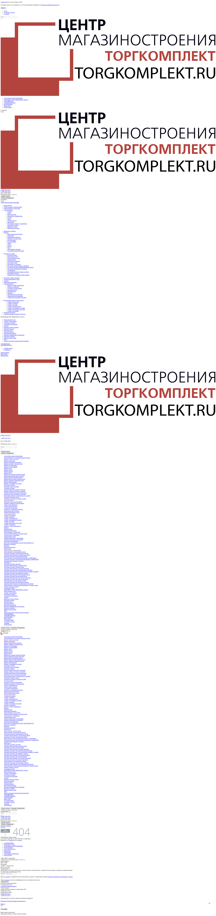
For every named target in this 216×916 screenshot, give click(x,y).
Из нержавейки (11, 241)
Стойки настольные (13, 302)
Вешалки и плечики (10, 231)
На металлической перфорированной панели (20, 267)
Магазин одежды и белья (11, 327)
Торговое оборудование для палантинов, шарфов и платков (21, 571)
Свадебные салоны (12, 225)
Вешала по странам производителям (14, 474)
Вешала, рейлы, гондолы (11, 459)
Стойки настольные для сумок (16, 309)
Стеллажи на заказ (9, 588)
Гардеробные (11, 270)
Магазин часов (8, 330)
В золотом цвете (12, 255)
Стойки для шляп (12, 305)
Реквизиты (4, 901)
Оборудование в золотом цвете (13, 207)
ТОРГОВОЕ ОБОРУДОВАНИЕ (13, 98)
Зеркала (6, 281)
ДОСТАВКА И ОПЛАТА (11, 853)
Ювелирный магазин (10, 333)
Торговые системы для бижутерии (14, 567)
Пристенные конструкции (15, 234)
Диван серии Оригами (10, 506)
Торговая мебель (9, 284)
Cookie (3, 2)
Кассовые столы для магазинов (13, 502)
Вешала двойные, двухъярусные (13, 464)
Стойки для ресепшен (10, 321)
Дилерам (6, 14)
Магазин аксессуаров (10, 338)
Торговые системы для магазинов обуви (15, 556)
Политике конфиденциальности (50, 5)
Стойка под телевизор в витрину (16, 297)
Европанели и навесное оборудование (18, 275)
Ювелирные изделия (13, 228)
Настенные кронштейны (11, 541)
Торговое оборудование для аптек (14, 561)
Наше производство (10, 320)
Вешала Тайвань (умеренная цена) (14, 480)
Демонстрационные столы (11, 279)
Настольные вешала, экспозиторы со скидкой (17, 495)
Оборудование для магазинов (12, 550)
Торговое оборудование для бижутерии (15, 565)
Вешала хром (8, 468)
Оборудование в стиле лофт (12, 208)
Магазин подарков (9, 336)
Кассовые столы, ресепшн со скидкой (15, 494)
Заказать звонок (5, 196)
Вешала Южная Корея (10, 482)
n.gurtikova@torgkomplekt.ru (9, 886)
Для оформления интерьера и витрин (18, 272)
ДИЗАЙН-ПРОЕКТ (10, 103)
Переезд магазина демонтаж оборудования (16, 341)
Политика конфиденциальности (16, 901)
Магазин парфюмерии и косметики (14, 335)
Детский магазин (9, 332)
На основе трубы (12, 263)
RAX (8, 248)
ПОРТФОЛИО (8, 104)
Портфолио (7, 350)
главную (11, 840)
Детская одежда (11, 220)
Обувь (9, 213)
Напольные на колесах (13, 237)
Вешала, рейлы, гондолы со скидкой (14, 491)
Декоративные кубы (10, 536)
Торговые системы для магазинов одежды (16, 553)
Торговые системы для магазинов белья (15, 576)
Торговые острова (9, 488)
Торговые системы (9, 253)
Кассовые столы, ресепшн (11, 486)
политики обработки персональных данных (60, 876)
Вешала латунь (8, 471)
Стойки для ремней (13, 311)
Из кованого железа (13, 273)
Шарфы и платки (12, 226)
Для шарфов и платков (13, 249)
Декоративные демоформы (15, 296)
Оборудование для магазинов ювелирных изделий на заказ (21, 585)
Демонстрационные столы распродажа (15, 492)
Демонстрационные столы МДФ (13, 539)
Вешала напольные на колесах (13, 462)
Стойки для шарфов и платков (16, 308)
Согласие (7, 876)
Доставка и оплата (9, 12)
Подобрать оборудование (17, 627)
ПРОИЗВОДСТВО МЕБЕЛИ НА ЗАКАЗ (16, 99)
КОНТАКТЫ (8, 107)
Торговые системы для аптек (12, 564)
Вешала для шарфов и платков (13, 483)
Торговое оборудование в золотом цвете (15, 533)
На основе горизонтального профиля (18, 266)
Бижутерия (10, 222)
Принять (3, 8)
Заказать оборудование (7, 198)
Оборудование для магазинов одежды (15, 552)
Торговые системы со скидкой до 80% (15, 498)
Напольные (10, 235)
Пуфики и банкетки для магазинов (14, 503)
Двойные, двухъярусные (14, 238)
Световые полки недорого (11, 497)
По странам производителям (15, 251)
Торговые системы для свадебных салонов (16, 582)
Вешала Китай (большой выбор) (13, 477)
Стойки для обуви (12, 303)
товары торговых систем (11, 586)
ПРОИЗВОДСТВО (9, 844)
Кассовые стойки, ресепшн (12, 278)
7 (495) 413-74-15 (5, 191)
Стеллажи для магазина (11, 508)
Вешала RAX (8, 473)
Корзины (10, 293)
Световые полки (12, 290)
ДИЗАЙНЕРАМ (8, 101)
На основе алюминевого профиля (17, 269)
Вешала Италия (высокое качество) (14, 476)
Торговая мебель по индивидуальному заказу (17, 458)
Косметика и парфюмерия (14, 216)
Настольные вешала (10, 514)
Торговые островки (9, 323)
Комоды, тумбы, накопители (15, 285)
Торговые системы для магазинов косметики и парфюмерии (21, 559)
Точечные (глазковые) (13, 261)
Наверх (3, 904)
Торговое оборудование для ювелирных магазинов (18, 583)
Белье (9, 219)
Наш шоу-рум (8, 205)
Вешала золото (8, 470)
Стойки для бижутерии (14, 306)
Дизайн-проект (8, 348)
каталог (20, 840)
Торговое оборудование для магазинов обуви (17, 555)
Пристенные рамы (12, 256)
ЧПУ (5, 339)
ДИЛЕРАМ (7, 852)
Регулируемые (11, 240)
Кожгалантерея (11, 214)
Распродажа (7, 549)
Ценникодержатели (9, 312)
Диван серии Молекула (10, 505)
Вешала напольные (9, 461)
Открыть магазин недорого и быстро (14, 314)
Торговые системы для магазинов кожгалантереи (18, 570)
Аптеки (6, 326)
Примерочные (11, 291)
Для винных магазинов (10, 324)
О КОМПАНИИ (9, 620)
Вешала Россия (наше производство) (14, 479)
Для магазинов (8, 210)
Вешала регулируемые (10, 465)
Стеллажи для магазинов (14, 288)
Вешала (6, 232)
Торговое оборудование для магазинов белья (17, 574)
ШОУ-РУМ (7, 106)
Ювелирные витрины (10, 282)
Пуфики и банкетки (13, 287)
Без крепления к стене (13, 258)
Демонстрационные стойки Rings (13, 538)
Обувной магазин (9, 329)
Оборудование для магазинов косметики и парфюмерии (20, 558)
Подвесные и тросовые (14, 264)
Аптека (9, 217)
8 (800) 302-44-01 (5, 190)
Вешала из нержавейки (10, 467)
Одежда (9, 211)
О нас (5, 11)
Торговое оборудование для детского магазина (17, 577)
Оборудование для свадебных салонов (15, 580)
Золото (9, 244)
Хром (9, 243)
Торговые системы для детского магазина (16, 579)
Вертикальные (11, 259)
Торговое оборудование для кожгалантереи (16, 568)
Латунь (9, 246)
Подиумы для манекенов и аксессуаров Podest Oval (19, 542)
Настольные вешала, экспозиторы (17, 223)
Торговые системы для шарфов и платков (16, 573)
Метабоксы (7, 562)
